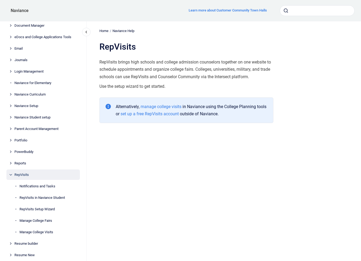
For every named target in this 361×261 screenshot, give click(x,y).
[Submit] (286, 10)
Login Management (29, 71)
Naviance (20, 10)
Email (18, 48)
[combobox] (317, 11)
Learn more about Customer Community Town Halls (228, 10)
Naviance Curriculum (30, 94)
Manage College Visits (36, 232)
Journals (21, 60)
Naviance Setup (26, 106)
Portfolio (20, 140)
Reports (20, 163)
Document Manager (29, 25)
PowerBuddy (23, 152)
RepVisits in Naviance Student (42, 198)
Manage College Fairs (36, 221)
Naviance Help (123, 31)
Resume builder (26, 244)
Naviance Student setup (32, 117)
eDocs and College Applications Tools (42, 37)
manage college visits (161, 106)
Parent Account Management (36, 129)
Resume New (24, 255)
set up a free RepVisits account (150, 113)
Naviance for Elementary (32, 83)
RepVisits (21, 175)
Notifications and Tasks (37, 186)
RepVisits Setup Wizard (37, 209)
